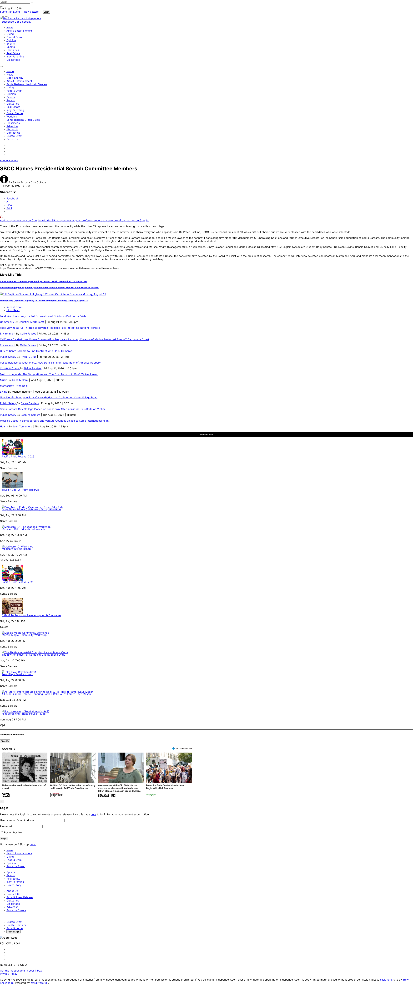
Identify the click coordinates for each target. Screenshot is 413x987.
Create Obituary (16, 925)
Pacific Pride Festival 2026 (18, 456)
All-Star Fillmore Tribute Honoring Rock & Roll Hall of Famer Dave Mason (46, 694)
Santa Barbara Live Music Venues (26, 84)
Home (10, 71)
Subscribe (8, 21)
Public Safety (8, 356)
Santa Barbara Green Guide (23, 119)
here (93, 814)
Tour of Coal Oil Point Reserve (20, 489)
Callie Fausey (28, 333)
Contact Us (13, 132)
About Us (12, 129)
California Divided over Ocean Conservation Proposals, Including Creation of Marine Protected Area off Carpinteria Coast (74, 339)
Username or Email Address (17, 820)
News (9, 27)
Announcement (9, 160)
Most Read (13, 310)
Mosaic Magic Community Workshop (24, 635)
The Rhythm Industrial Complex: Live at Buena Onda (33, 654)
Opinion (11, 40)
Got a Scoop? (23, 21)
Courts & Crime (10, 368)
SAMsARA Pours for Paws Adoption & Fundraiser (31, 615)
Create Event (14, 135)
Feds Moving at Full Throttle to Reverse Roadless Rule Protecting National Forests (50, 327)
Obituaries (12, 50)
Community (7, 322)
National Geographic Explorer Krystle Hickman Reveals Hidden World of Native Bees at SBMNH (49, 287)
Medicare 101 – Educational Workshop (25, 529)
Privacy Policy (8, 973)
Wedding (11, 116)
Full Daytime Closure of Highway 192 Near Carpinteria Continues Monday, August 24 (44, 300)
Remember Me (12, 832)
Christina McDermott (31, 322)
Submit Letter (14, 928)
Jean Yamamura (30, 414)
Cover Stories (14, 113)
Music (4, 380)
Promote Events (16, 910)
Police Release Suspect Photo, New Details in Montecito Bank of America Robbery (50, 362)
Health (4, 426)
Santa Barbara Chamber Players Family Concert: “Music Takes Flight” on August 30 (43, 281)
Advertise (12, 126)
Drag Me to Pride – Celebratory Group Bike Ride (31, 509)
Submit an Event (10, 11)
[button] (25, 775)
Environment (8, 333)
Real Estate (13, 53)
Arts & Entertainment (19, 30)
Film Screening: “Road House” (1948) (24, 713)
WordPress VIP (39, 982)
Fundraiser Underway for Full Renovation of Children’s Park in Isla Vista (43, 316)
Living (10, 33)
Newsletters (31, 11)
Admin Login (13, 932)
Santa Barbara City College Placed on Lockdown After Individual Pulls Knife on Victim (52, 409)
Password (6, 826)
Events (10, 43)
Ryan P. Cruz (28, 356)
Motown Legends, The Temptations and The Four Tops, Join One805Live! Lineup (49, 374)
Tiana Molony (20, 380)
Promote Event (15, 866)
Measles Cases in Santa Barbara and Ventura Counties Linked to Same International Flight (55, 420)
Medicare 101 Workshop (16, 548)
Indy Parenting (15, 56)
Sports (10, 46)
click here (386, 979)
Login (46, 12)
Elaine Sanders (32, 368)
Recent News (14, 307)
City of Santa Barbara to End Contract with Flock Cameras (36, 351)
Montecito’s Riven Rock (14, 385)
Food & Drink (14, 37)
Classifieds (13, 59)
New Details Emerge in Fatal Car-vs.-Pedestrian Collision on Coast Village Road (48, 397)
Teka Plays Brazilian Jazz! (17, 674)
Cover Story (13, 885)
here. (33, 844)
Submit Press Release (19, 897)
